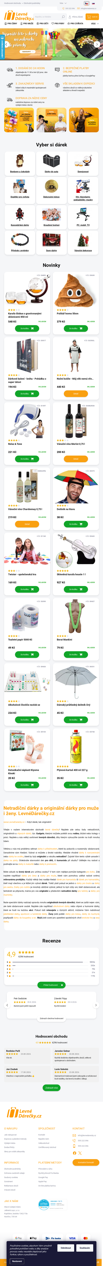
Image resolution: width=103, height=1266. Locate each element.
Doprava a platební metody (15, 1139)
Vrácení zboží (9, 1190)
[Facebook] (75, 1153)
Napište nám (43, 1139)
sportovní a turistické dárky (34, 914)
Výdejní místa (9, 1143)
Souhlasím (85, 1248)
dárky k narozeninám (89, 852)
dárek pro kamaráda (66, 879)
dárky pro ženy (29, 875)
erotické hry (87, 917)
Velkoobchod (43, 1143)
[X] (80, 1153)
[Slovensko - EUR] (93, 3)
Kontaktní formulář (86, 1162)
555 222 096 (83, 1141)
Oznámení (8, 1181)
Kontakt (41, 1135)
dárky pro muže (48, 875)
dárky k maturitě (26, 864)
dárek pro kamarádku (89, 879)
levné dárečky (52, 829)
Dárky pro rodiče (22, 887)
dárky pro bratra (84, 883)
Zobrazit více (51, 1088)
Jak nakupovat (10, 1135)
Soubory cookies (11, 1177)
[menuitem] (11, 23)
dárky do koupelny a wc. (25, 917)
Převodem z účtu (45, 1169)
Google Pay (43, 1177)
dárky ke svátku (16, 856)
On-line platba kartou (47, 1186)
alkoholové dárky (61, 906)
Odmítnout (66, 1248)
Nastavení (17, 1261)
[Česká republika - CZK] (87, 3)
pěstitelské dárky (11, 914)
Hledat (63, 17)
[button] (99, 44)
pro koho (90, 872)
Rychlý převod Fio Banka (48, 1173)
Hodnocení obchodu (12, 3)
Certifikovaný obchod (47, 1147)
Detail (75, 394)
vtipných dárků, (24, 833)
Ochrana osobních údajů (14, 1173)
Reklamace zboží (11, 1186)
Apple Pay (42, 1181)
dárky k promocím (47, 864)
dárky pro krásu (73, 914)
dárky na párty (10, 860)
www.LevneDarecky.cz (14, 822)
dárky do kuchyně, (91, 914)
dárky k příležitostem (47, 849)
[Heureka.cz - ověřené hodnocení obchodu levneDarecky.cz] (52, 1204)
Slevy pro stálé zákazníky (14, 1151)
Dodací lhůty (9, 1147)
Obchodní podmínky (32, 3)
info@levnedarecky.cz (87, 1135)
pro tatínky (83, 891)
